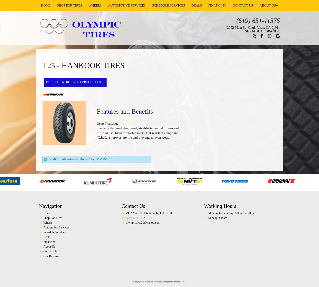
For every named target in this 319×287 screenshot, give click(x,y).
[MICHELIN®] (117, 181)
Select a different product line (76, 82)
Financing (217, 5)
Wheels (95, 5)
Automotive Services (127, 5)
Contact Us (243, 5)
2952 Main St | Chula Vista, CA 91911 (253, 27)
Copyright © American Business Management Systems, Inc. (159, 281)
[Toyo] (209, 181)
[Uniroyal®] (254, 181)
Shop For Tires (69, 5)
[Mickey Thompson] (163, 181)
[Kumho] (71, 181)
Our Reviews (51, 256)
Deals (196, 5)
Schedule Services (168, 5)
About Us (268, 5)
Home (46, 5)
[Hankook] (25, 181)
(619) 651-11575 (258, 20)
